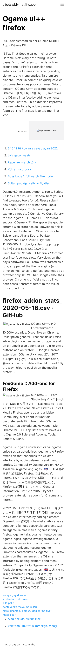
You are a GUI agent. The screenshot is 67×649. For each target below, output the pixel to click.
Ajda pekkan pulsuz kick (24, 619)
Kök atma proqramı (21, 169)
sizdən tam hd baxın (15, 599)
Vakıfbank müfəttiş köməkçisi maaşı (32, 626)
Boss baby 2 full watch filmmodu (30, 176)
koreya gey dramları (15, 595)
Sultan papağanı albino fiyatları (29, 183)
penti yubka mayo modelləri (20, 607)
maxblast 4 (9, 614)
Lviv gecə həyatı (19, 155)
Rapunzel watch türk (22, 162)
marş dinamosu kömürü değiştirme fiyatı (27, 610)
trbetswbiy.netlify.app (19, 4)
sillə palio (8, 603)
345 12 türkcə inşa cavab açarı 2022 (33, 148)
